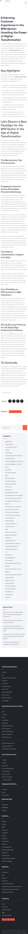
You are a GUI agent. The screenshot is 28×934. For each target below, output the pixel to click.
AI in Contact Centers (11, 447)
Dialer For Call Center (11, 532)
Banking (4, 821)
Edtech (4, 835)
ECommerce (5, 872)
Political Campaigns (7, 861)
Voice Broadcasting (7, 692)
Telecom (4, 878)
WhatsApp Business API (8, 743)
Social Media (5, 720)
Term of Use (10, 933)
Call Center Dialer (9, 478)
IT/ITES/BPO (5, 833)
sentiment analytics (10, 589)
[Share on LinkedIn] (17, 401)
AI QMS (7, 450)
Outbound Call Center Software (13, 574)
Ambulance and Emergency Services (11, 886)
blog (6, 475)
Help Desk (4, 844)
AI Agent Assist (9, 444)
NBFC (3, 827)
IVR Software (8, 555)
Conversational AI (10, 518)
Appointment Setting (7, 892)
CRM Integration (9, 521)
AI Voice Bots (8, 453)
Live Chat (4, 714)
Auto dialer (8, 470)
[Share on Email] (21, 401)
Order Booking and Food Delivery (10, 889)
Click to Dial (8, 489)
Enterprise (5, 804)
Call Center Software (10, 481)
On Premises (5, 795)
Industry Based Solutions (15, 411)
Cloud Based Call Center (11, 492)
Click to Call (5, 689)
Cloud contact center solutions (13, 498)
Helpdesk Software (10, 540)
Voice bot (7, 597)
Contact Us (5, 907)
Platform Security (6, 737)
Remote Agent (5, 695)
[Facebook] (3, 919)
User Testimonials (6, 915)
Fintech (4, 824)
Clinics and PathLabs (7, 883)
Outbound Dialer (9, 577)
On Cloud (4, 789)
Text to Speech (6, 771)
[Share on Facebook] (14, 401)
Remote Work (5, 841)
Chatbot (4, 763)
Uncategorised (9, 591)
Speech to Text (6, 774)
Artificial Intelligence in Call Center (14, 461)
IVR (6, 552)
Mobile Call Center (7, 698)
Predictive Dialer (9, 583)
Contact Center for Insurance (13, 506)
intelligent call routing (11, 549)
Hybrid (3, 792)
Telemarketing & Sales (7, 850)
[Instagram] (11, 919)
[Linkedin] (6, 919)
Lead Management (10, 557)
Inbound (4, 672)
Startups (4, 810)
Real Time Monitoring (7, 731)
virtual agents (8, 594)
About (3, 904)
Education (4, 838)
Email (3, 711)
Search (25, 427)
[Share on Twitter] (10, 401)
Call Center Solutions (10, 484)
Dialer (6, 529)
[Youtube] (8, 919)
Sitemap (24, 933)
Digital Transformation (11, 535)
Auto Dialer (5, 683)
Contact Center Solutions (12, 512)
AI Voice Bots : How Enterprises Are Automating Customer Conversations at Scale (13, 628)
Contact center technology (12, 515)
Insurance (4, 830)
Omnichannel (8, 560)
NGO (3, 875)
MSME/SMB (5, 807)
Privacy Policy (17, 933)
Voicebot (4, 760)
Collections (5, 852)
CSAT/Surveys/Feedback (8, 858)
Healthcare (8, 538)
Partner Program (6, 909)
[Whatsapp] (13, 919)
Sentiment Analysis (10, 586)
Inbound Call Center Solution (12, 543)
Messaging (5, 723)
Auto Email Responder (8, 768)
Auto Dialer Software (10, 472)
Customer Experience (11, 523)
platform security (9, 580)
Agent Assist (8, 441)
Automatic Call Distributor (9, 678)
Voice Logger (5, 700)
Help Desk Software (7, 746)
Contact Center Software (12, 509)
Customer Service (10, 526)
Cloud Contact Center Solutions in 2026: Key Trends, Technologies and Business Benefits (14, 636)
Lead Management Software (9, 749)
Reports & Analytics (7, 734)
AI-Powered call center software (13, 455)
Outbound (4, 680)
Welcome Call (5, 855)
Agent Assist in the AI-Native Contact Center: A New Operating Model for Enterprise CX (13, 614)
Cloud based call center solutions (14, 495)
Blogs (3, 912)
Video (3, 717)
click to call (8, 487)
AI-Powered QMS (9, 458)
